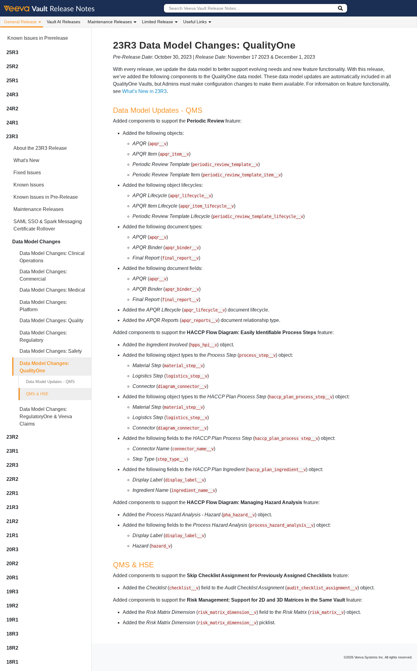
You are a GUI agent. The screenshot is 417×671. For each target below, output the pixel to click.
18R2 (12, 648)
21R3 (12, 507)
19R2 (12, 605)
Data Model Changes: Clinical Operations (52, 257)
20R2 (12, 563)
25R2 (12, 66)
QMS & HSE (37, 394)
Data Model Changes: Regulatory (43, 336)
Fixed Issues (27, 172)
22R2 (12, 479)
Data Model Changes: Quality (51, 320)
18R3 (12, 633)
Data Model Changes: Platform (43, 306)
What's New (26, 160)
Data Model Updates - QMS (50, 381)
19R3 (12, 591)
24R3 (12, 94)
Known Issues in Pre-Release (45, 197)
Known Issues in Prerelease (37, 38)
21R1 (12, 535)
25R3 (12, 52)
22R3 (12, 465)
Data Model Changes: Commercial (43, 275)
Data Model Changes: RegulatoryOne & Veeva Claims (46, 416)
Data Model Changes (36, 241)
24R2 (12, 108)
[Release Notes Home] (49, 8)
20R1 (12, 577)
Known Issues (28, 184)
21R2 (12, 521)
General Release (20, 21)
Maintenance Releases (110, 21)
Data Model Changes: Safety (51, 351)
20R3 (12, 549)
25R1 (12, 80)
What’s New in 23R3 (144, 91)
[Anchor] (206, 109)
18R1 (12, 662)
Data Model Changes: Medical (52, 290)
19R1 (12, 619)
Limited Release (157, 21)
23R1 (12, 451)
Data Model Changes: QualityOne (44, 367)
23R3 (12, 136)
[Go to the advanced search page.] (340, 8)
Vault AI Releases (63, 21)
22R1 (12, 493)
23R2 (12, 437)
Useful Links (195, 21)
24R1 (12, 122)
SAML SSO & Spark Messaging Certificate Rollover (47, 225)
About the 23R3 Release (40, 148)
